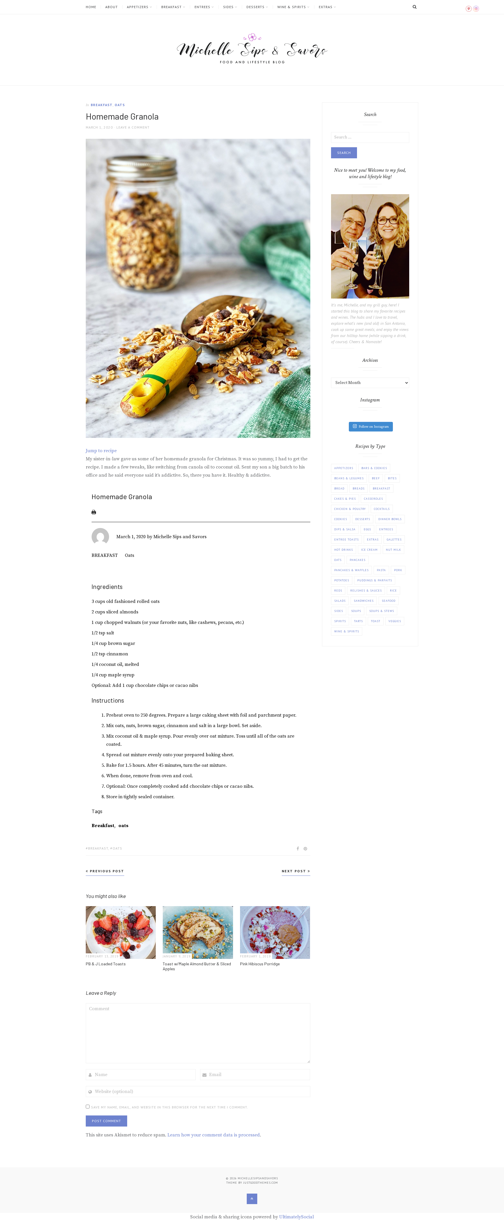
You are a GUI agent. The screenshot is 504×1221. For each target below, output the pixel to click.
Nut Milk (393, 550)
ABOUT (111, 7)
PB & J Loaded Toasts (106, 963)
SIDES (228, 7)
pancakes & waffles (351, 570)
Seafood (389, 601)
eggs (367, 529)
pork (398, 570)
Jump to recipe (101, 451)
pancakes (357, 560)
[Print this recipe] (94, 512)
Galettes (394, 539)
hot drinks (343, 550)
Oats (120, 105)
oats (123, 826)
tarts (358, 621)
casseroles (373, 499)
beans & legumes (349, 478)
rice (393, 590)
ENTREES (202, 7)
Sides (338, 611)
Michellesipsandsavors (258, 1178)
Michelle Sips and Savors (179, 537)
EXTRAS (325, 7)
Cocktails (382, 509)
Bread (339, 488)
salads (340, 601)
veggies (394, 621)
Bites (392, 478)
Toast (375, 621)
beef (376, 478)
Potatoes (341, 580)
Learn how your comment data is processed (213, 1135)
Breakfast (103, 826)
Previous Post (106, 871)
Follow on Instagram (374, 426)
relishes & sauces (366, 590)
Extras (373, 539)
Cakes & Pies (345, 499)
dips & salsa (345, 529)
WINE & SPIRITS (291, 7)
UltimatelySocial (296, 1217)
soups (356, 611)
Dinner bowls (390, 519)
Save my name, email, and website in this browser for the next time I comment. (169, 1107)
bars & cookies (374, 468)
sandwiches (364, 601)
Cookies (340, 519)
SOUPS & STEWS (381, 611)
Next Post (295, 871)
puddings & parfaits (374, 580)
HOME (91, 7)
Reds (338, 590)
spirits (340, 621)
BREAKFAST (171, 7)
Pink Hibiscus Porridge (260, 963)
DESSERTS (255, 7)
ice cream (369, 550)
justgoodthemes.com (260, 1183)
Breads (359, 488)
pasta (381, 570)
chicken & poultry (350, 509)
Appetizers (343, 468)
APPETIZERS (137, 7)
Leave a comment (133, 127)
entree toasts (346, 539)
